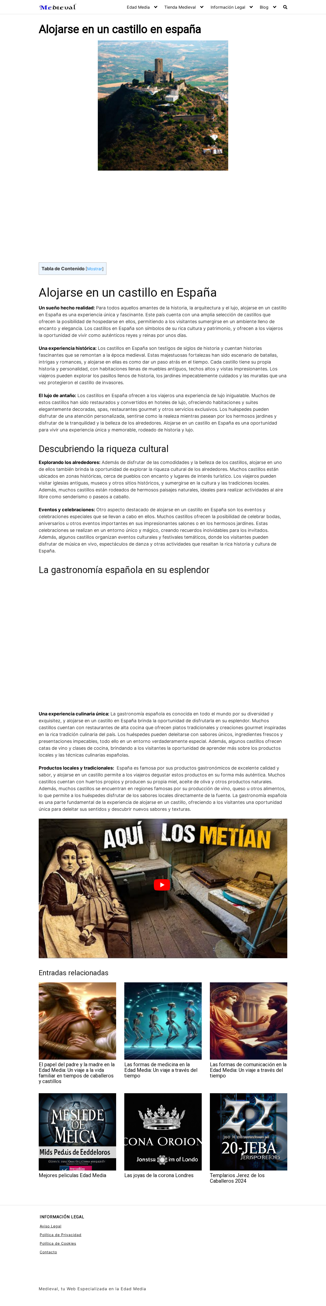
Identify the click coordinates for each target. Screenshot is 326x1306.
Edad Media (138, 7)
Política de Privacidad (61, 1235)
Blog (264, 7)
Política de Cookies (58, 1243)
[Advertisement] (163, 214)
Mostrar (94, 268)
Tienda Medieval (180, 7)
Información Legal (228, 7)
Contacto (48, 1252)
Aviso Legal (50, 1226)
